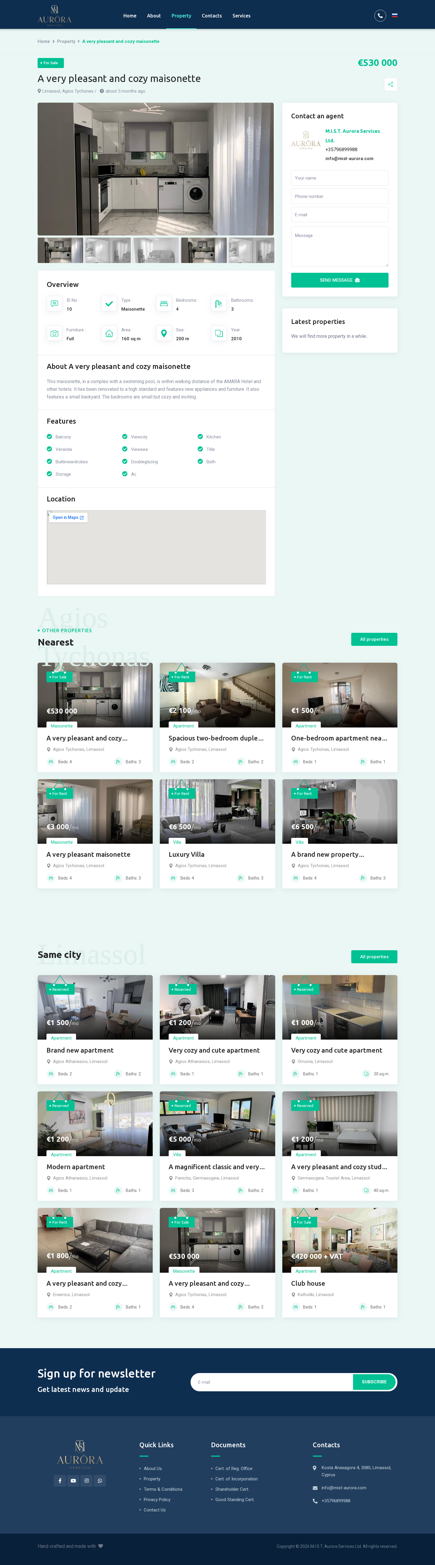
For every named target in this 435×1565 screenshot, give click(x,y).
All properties (374, 639)
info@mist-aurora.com (344, 1487)
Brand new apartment (80, 1050)
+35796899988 (336, 1500)
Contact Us (155, 1510)
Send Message (337, 280)
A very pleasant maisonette (88, 854)
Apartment (183, 726)
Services (242, 15)
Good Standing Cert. (234, 1499)
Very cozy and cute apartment (214, 1050)
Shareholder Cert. (232, 1489)
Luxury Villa (186, 854)
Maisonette (62, 726)
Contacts (212, 15)
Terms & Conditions (163, 1489)
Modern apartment (75, 1166)
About (154, 15)
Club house (308, 1283)
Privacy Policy (157, 1499)
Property (181, 15)
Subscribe (374, 1382)
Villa (177, 842)
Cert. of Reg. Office (233, 1468)
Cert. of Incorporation (236, 1479)
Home (129, 15)
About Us (153, 1468)
